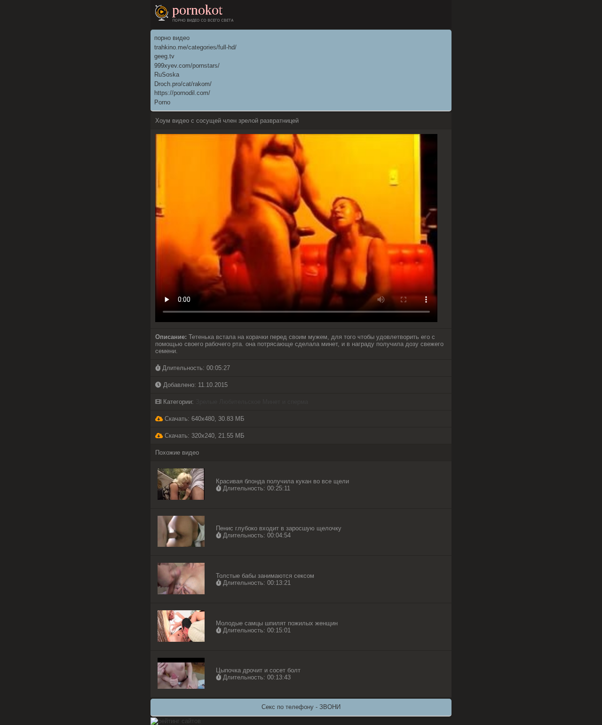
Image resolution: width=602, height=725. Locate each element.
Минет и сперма (285, 401)
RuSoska (166, 74)
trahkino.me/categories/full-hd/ (195, 47)
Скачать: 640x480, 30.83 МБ (204, 418)
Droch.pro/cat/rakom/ (183, 83)
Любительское (240, 401)
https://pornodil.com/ (182, 92)
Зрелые (206, 401)
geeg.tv (164, 56)
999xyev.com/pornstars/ (187, 65)
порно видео (172, 37)
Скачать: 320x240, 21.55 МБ (204, 435)
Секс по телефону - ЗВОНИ (301, 706)
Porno (162, 102)
